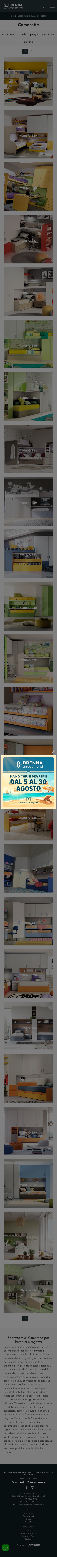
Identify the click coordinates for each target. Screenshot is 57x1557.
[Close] (53, 751)
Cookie (23, 1482)
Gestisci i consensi (37, 1482)
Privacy (15, 1482)
